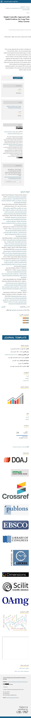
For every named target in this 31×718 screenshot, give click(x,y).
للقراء (27, 376)
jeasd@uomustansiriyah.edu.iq (11, 354)
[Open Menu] (1, 1)
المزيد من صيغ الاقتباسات (11, 181)
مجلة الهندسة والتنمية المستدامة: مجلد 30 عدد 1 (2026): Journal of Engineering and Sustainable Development (14, 200)
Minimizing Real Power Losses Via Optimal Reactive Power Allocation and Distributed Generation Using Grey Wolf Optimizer (15, 298)
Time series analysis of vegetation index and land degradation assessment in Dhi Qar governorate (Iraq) (15, 230)
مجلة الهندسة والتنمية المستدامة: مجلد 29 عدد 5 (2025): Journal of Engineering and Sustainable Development (14, 234)
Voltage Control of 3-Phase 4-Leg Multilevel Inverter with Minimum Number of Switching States (15, 260)
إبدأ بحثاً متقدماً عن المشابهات (17, 310)
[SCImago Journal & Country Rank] (21, 447)
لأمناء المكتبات (26, 380)
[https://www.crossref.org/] (15, 498)
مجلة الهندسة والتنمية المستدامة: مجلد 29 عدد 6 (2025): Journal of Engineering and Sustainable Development (14, 223)
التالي (22, 306)
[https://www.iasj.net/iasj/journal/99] (20, 476)
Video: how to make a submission (21, 671)
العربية (27, 417)
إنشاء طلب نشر (24, 329)
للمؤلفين (27, 378)
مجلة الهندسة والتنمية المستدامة (11, 1)
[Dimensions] (15, 576)
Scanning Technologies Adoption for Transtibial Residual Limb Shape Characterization (16, 271)
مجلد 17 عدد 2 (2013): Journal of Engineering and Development (17, 9)
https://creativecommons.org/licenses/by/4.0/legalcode (13, 144)
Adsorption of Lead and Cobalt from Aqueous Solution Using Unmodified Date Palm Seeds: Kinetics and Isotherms (14, 219)
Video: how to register (24, 668)
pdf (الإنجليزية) (17, 77)
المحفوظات (22, 6)
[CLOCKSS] (19, 566)
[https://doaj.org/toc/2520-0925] (15, 463)
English (27, 419)
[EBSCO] (15, 529)
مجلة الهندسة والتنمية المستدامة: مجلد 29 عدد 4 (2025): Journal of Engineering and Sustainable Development (14, 211)
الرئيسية (27, 6)
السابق (3, 306)
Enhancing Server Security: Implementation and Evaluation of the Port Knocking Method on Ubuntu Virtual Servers (15, 284)
